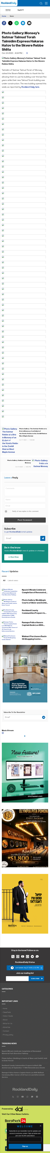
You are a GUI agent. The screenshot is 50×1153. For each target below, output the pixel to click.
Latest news (13, 580)
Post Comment (25, 520)
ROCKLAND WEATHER (23, 10)
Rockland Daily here (30, 87)
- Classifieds (6, 1012)
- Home (4, 1008)
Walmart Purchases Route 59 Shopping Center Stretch (34, 639)
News (12, 16)
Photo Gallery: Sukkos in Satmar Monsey (19, 461)
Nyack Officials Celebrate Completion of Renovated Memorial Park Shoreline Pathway (21, 1052)
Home (4, 16)
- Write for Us (7, 1023)
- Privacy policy (7, 1035)
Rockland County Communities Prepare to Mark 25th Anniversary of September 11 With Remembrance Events (23, 1067)
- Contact (5, 1031)
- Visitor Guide (7, 1016)
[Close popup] (40, 1125)
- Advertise (6, 1027)
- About (5, 1020)
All (4, 580)
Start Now (14, 557)
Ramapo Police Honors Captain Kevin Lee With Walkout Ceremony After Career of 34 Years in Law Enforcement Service (23, 1075)
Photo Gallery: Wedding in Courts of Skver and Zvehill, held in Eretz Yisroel (34, 602)
